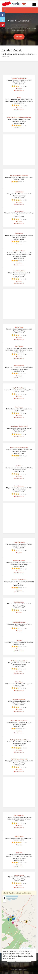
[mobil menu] (34, 4)
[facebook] (4, 10)
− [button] (4, 901)
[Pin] (2, 24)
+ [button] (4, 898)
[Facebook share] (2, 14)
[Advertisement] (19, 68)
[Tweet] (2, 19)
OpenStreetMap (26, 948)
